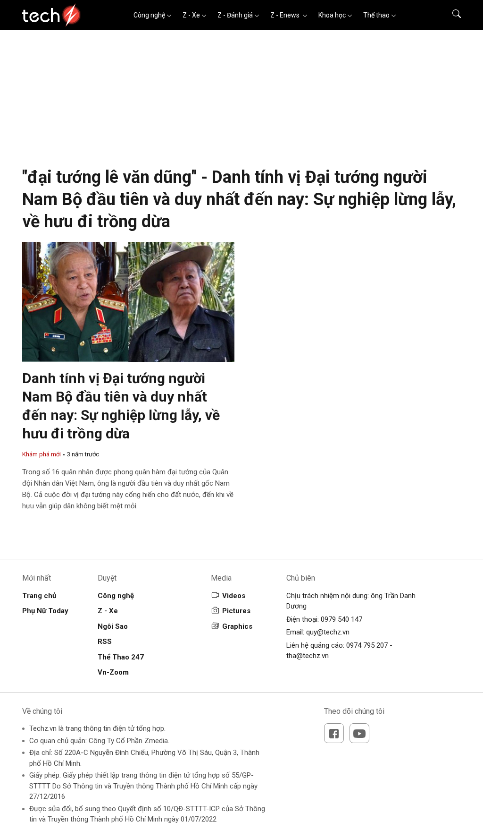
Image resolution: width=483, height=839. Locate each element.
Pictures (236, 611)
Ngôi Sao (113, 626)
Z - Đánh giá (235, 15)
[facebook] (334, 733)
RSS (105, 641)
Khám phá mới (41, 454)
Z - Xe (191, 15)
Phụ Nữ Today (45, 611)
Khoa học (332, 15)
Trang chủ (39, 595)
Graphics (237, 626)
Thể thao (376, 15)
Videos (233, 595)
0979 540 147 (341, 619)
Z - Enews (285, 15)
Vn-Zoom (113, 672)
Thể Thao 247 (121, 657)
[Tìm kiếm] (451, 15)
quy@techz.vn (328, 632)
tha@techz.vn (307, 655)
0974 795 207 (367, 645)
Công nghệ (149, 15)
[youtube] (359, 733)
